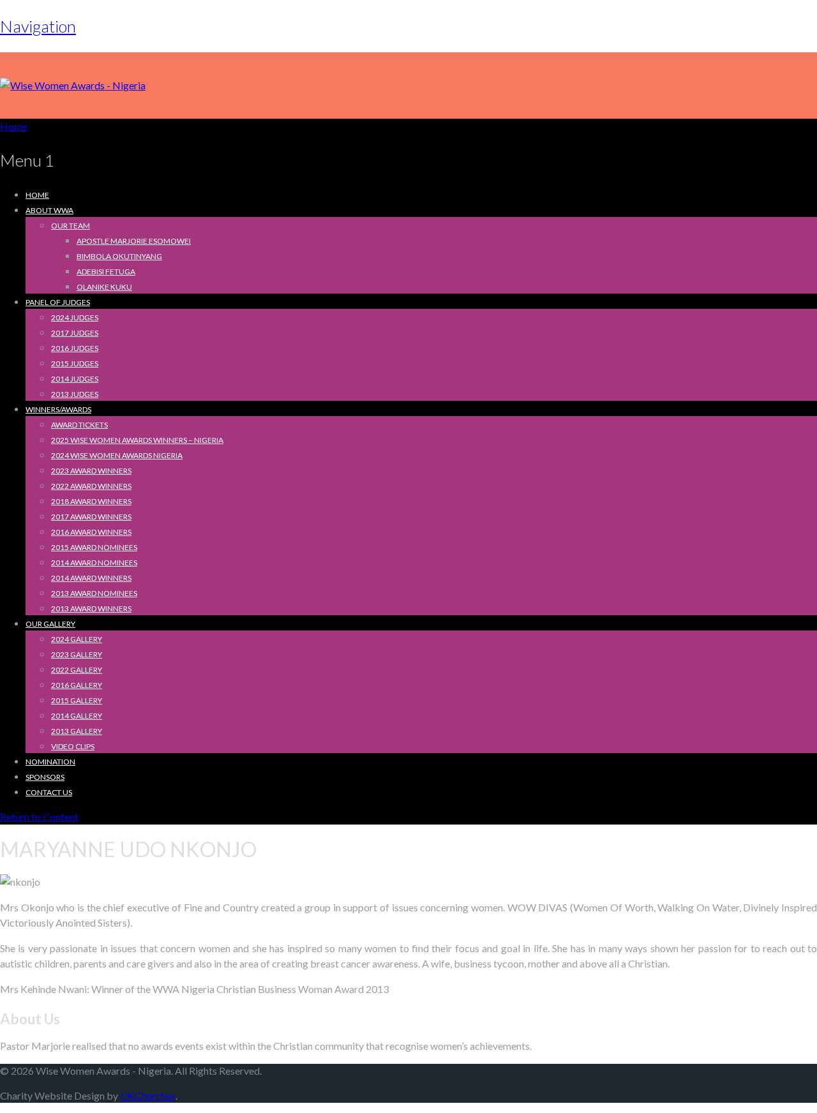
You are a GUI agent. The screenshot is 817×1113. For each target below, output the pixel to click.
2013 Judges (74, 394)
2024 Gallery (76, 639)
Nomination (50, 761)
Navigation (38, 26)
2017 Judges (74, 333)
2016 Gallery (76, 685)
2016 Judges (74, 348)
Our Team (70, 225)
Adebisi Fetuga (106, 271)
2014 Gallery (76, 716)
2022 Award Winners (91, 486)
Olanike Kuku (104, 287)
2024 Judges (74, 317)
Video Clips (72, 746)
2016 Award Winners (91, 532)
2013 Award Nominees (94, 593)
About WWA (49, 210)
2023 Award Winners (91, 470)
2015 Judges (74, 363)
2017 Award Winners (91, 516)
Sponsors (45, 777)
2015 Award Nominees (94, 547)
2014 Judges (74, 379)
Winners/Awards (58, 409)
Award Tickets (79, 425)
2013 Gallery (76, 731)
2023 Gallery (76, 654)
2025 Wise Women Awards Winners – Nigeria (137, 440)
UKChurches (148, 1095)
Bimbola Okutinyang (119, 256)
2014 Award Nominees (94, 562)
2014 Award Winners (91, 578)
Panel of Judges (58, 302)
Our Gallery (50, 624)
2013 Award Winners (91, 608)
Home (37, 195)
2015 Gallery (76, 700)
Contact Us (49, 792)
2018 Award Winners (91, 501)
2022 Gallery (76, 670)
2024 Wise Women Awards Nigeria (117, 455)
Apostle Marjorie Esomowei (134, 241)
